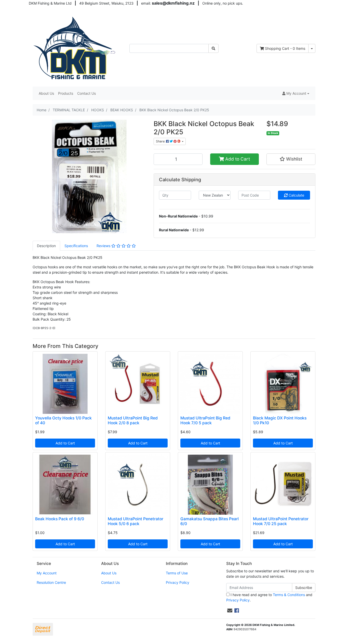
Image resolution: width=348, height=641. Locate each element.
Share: (161, 141)
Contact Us (86, 93)
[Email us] (229, 611)
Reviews (104, 246)
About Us (46, 93)
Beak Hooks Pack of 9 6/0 (59, 518)
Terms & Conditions (289, 594)
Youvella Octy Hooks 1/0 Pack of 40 (63, 420)
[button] (295, 93)
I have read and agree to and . (269, 597)
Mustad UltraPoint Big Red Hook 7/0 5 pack (205, 420)
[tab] (46, 246)
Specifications (76, 246)
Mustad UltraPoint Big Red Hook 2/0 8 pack (133, 420)
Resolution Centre (51, 582)
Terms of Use (177, 573)
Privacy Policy (177, 582)
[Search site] (213, 48)
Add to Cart (237, 159)
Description (46, 246)
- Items (285, 48)
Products (65, 93)
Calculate (296, 195)
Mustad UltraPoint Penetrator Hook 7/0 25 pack (281, 521)
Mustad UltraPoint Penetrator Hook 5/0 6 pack (135, 521)
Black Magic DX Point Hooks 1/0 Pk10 (279, 420)
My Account (47, 573)
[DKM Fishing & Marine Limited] (75, 48)
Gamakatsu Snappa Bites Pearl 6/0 (209, 521)
